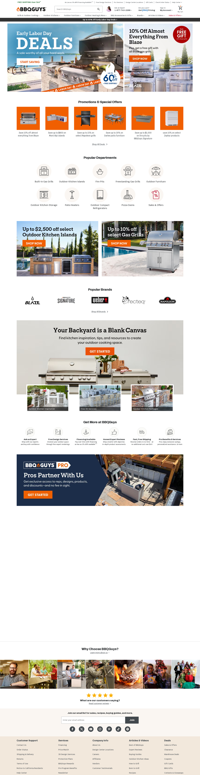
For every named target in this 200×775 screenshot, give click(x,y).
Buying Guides (135, 754)
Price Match (63, 749)
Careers (95, 754)
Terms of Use (22, 763)
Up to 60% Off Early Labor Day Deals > (100, 19)
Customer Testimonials (102, 768)
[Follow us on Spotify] (127, 729)
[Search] (98, 9)
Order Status (22, 749)
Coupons (168, 759)
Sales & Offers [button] (175, 15)
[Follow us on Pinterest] (109, 729)
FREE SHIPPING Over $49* (29, 2)
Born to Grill (134, 768)
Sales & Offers (170, 745)
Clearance (168, 749)
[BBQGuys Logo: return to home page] (35, 9)
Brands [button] (140, 15)
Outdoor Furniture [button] (71, 15)
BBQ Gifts (168, 768)
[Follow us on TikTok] (118, 729)
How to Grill (134, 763)
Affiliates (96, 759)
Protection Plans (65, 759)
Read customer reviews (99, 703)
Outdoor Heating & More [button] (95, 15)
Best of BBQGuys (136, 745)
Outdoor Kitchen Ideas (139, 759)
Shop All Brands (98, 311)
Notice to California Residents (30, 768)
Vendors (96, 763)
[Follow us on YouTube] (91, 729)
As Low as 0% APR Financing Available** (79, 2)
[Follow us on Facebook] (72, 729)
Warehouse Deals (171, 754)
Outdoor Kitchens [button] (51, 15)
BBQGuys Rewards (66, 763)
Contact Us (21, 745)
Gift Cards (149, 2)
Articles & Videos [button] (155, 15)
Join (132, 720)
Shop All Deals (98, 144)
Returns (20, 759)
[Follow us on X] (81, 729)
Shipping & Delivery (25, 754)
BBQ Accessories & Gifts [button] (121, 15)
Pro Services (118, 2)
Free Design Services (103, 2)
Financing (62, 745)
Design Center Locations (134, 2)
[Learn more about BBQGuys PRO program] (100, 480)
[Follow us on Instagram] (100, 729)
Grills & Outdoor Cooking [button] (27, 15)
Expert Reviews (135, 749)
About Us (96, 745)
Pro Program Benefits (67, 768)
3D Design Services (66, 754)
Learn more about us (99, 652)
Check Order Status (162, 2)
